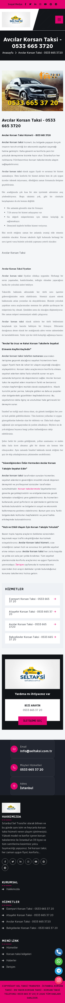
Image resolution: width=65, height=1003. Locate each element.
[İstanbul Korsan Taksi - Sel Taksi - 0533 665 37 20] (11, 808)
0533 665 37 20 (31, 769)
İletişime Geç (32, 720)
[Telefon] (59, 952)
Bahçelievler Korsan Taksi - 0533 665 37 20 (31, 638)
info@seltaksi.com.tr (36, 751)
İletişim (20, 564)
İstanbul (26, 788)
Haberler (11, 960)
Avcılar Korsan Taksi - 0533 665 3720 (28, 625)
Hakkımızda (13, 889)
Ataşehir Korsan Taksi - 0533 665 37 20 (31, 613)
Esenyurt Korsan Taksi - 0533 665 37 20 (29, 600)
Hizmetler (12, 947)
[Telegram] (59, 971)
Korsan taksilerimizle (29, 488)
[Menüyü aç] (59, 20)
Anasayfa (7, 52)
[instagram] (59, 980)
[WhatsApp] (59, 961)
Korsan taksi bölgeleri (18, 954)
